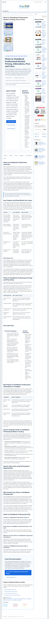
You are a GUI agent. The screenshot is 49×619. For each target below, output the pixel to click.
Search (44, 15)
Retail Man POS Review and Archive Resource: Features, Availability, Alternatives (40, 150)
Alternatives (21, 155)
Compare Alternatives (11, 128)
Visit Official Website (11, 121)
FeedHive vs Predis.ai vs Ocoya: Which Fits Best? (44, 42)
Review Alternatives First (11, 577)
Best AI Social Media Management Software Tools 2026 (44, 49)
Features (11, 155)
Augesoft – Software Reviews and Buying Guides (12, 616)
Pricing (16, 155)
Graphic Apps (9, 597)
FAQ (5, 158)
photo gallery (14, 600)
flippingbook (29, 598)
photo (4, 600)
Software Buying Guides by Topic (10, 589)
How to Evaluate (29, 155)
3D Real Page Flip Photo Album (11, 598)
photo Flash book (9, 600)
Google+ (25, 604)
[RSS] (46, 11)
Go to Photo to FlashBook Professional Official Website (17, 572)
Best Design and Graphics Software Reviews (12, 595)
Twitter (5, 604)
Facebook (16, 604)
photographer (19, 600)
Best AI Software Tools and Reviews (11, 593)
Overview (5, 155)
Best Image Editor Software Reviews (11, 591)
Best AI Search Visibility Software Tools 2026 (44, 91)
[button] (4, 2)
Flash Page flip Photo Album (22, 598)
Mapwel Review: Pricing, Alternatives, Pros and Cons (42, 163)
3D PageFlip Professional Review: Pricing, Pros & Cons (42, 143)
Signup (44, 129)
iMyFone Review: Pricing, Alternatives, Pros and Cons (42, 156)
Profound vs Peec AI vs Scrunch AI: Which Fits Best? (44, 83)
